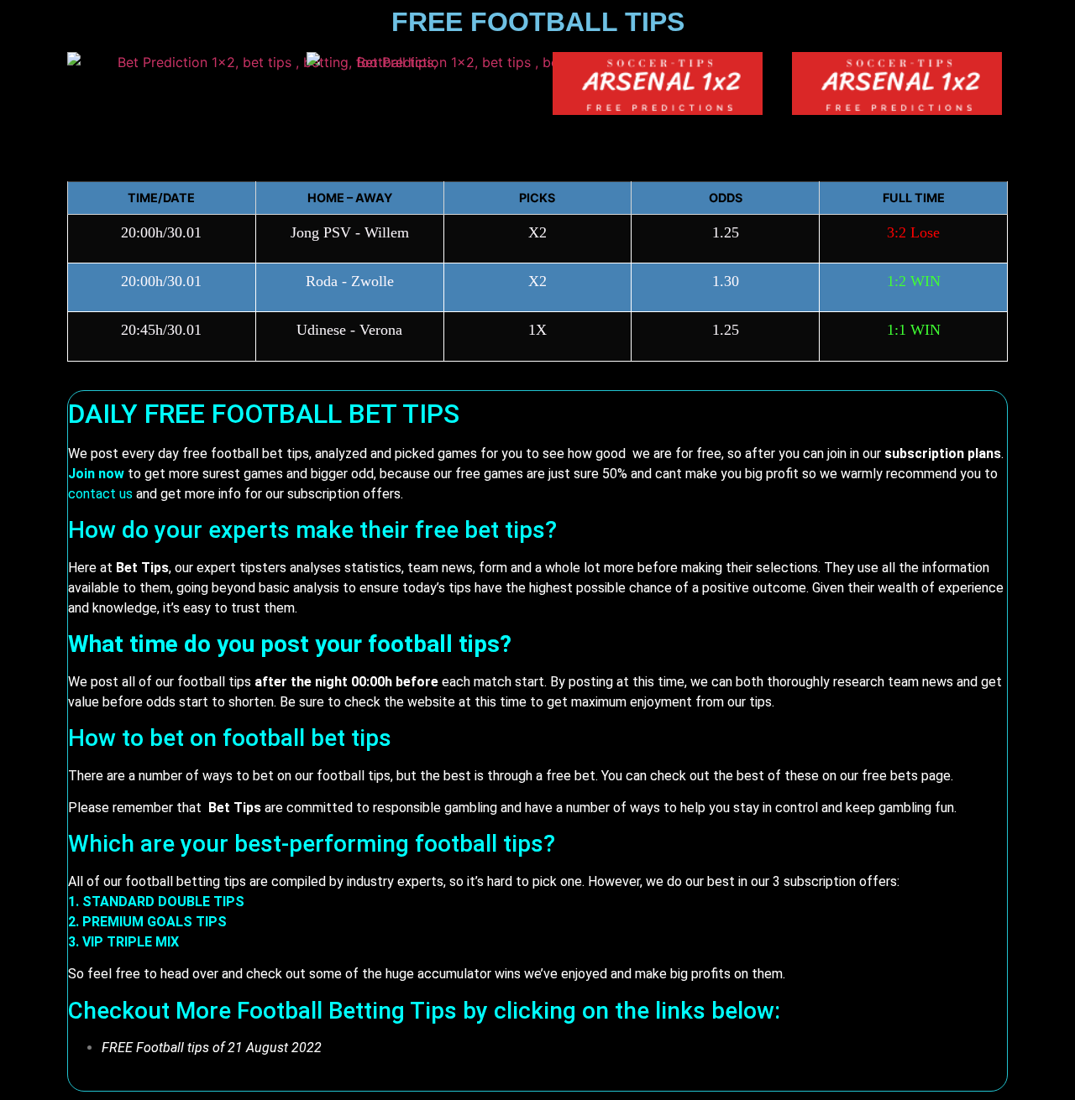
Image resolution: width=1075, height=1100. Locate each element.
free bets (890, 776)
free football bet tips (245, 453)
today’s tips (436, 588)
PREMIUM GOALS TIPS (154, 922)
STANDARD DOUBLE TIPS (163, 902)
